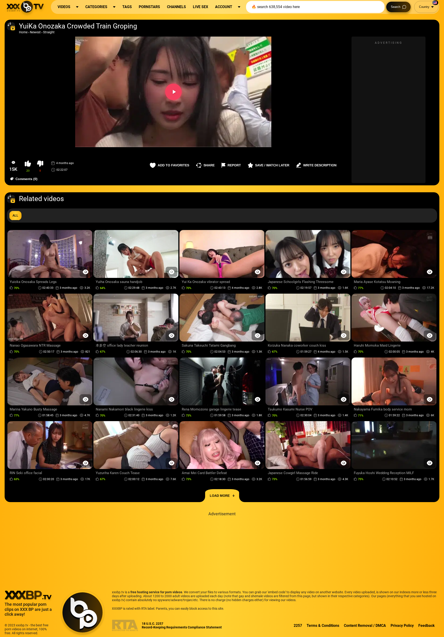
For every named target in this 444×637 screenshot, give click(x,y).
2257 (298, 625)
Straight (49, 32)
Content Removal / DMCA (365, 625)
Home (23, 32)
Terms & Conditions (323, 625)
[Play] (173, 92)
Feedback (426, 625)
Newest (35, 32)
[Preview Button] (85, 272)
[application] (173, 92)
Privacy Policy (402, 625)
